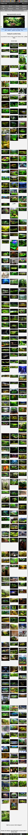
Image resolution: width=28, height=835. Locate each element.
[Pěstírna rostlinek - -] (23, 786)
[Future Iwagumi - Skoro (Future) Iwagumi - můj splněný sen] (23, 133)
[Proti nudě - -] (5, 772)
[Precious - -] (5, 351)
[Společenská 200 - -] (14, 175)
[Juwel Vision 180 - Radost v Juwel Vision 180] (5, 476)
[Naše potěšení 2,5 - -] (23, 345)
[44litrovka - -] (23, 803)
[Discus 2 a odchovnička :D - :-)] (23, 114)
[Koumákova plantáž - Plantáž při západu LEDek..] (14, 452)
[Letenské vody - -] (23, 458)
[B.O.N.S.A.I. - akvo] (5, 188)
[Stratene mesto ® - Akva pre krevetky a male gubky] (14, 67)
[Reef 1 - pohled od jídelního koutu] (23, 167)
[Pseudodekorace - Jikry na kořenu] (5, 471)
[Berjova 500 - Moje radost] (5, 126)
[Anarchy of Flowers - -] (14, 257)
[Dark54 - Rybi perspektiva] (14, 779)
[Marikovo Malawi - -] (14, 581)
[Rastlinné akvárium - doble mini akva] (23, 439)
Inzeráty (24, 6)
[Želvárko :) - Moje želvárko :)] (23, 685)
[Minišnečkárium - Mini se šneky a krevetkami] (23, 287)
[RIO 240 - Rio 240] (23, 397)
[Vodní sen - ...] (5, 107)
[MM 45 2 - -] (14, 106)
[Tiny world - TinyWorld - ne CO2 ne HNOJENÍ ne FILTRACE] (14, 723)
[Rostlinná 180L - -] (23, 299)
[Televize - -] (23, 529)
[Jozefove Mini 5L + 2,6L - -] (14, 306)
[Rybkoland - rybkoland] (14, 427)
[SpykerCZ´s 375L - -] (14, 383)
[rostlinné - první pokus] (23, 238)
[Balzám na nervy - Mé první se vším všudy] (23, 452)
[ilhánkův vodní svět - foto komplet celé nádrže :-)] (23, 561)
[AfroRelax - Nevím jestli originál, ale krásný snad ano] (14, 595)
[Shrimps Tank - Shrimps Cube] (14, 809)
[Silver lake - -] (14, 99)
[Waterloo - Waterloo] (23, 723)
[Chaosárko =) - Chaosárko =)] (14, 405)
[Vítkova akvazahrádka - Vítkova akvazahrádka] (23, 83)
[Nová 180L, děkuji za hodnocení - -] (23, 444)
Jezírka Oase (14, 831)
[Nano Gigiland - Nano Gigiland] (23, 79)
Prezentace (10, 8)
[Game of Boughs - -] (14, 588)
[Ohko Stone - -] (5, 148)
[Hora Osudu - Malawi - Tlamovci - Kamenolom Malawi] (23, 709)
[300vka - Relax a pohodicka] (14, 57)
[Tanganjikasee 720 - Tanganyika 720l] (14, 346)
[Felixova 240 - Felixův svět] (23, 420)
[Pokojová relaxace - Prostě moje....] (14, 495)
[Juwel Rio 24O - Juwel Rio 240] (23, 257)
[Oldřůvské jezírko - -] (5, 376)
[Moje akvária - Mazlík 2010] (14, 52)
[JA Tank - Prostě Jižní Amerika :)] (5, 392)
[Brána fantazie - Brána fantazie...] (5, 179)
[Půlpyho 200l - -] (5, 604)
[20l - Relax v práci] (14, 195)
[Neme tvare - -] (23, 411)
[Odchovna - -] (14, 629)
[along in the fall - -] (5, 51)
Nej (3, 8)
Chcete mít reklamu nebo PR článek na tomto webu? (13, 830)
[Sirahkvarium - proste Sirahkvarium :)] (23, 105)
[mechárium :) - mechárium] (14, 154)
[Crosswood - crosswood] (23, 174)
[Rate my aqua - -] (23, 763)
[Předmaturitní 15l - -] (23, 615)
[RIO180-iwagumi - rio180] (14, 339)
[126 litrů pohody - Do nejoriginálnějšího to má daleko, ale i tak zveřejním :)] (23, 500)
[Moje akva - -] (5, 628)
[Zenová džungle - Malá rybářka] (14, 772)
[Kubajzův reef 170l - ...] (23, 188)
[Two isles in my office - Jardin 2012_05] (5, 609)
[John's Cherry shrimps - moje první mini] (23, 523)
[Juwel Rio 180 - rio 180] (14, 362)
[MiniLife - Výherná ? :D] (14, 250)
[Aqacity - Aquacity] (5, 575)
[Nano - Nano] (5, 168)
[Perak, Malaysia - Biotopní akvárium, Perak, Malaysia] (23, 604)
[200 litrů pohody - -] (14, 235)
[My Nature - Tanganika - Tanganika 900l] (5, 672)
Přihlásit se (24, 3)
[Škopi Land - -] (23, 307)
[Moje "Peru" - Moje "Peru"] (23, 514)
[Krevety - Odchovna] (5, 724)
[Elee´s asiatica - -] (5, 412)
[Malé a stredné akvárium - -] (23, 629)
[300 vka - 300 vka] (23, 321)
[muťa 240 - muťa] (23, 154)
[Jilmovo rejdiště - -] (23, 117)
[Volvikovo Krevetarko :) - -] (23, 206)
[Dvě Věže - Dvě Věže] (23, 64)
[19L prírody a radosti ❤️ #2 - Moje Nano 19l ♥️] (23, 670)
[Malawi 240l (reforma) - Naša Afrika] (23, 338)
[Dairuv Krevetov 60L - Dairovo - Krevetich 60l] (14, 536)
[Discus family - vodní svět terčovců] (14, 203)
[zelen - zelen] (5, 635)
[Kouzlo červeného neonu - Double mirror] (5, 704)
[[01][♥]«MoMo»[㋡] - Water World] (5, 313)
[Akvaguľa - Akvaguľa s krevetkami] (23, 556)
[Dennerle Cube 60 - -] (23, 432)
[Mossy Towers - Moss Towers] (14, 351)
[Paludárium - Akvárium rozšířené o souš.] (14, 48)
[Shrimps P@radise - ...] (23, 69)
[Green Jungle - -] (23, 475)
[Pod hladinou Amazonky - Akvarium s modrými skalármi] (23, 138)
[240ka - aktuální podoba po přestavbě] (5, 717)
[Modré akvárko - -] (5, 463)
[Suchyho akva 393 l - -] (23, 54)
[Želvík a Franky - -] (14, 710)
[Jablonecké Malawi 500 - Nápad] (5, 387)
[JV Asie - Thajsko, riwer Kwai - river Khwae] (5, 646)
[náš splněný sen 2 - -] (5, 493)
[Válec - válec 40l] (5, 489)
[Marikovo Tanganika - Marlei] (23, 494)
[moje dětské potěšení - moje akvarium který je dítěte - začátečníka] (5, 536)
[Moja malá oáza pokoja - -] (14, 641)
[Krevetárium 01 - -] (5, 743)
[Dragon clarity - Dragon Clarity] (5, 779)
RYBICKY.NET (4, 3)
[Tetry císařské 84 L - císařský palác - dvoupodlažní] (14, 798)
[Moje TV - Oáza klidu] (5, 710)
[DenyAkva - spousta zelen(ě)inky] (14, 83)
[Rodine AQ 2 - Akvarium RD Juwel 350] (5, 405)
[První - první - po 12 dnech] (23, 678)
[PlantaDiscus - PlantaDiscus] (23, 46)
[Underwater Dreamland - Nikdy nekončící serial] (23, 592)
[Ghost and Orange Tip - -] (14, 745)
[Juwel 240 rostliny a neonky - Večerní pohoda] (5, 653)
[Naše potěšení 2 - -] (14, 614)
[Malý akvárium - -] (5, 621)
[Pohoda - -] (5, 581)
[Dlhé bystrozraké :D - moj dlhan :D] (14, 270)
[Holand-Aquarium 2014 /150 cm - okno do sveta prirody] (23, 294)
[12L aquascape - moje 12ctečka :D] (14, 92)
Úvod (3, 6)
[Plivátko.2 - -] (23, 550)
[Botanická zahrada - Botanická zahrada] (5, 520)
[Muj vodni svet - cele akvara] (14, 676)
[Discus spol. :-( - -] (5, 445)
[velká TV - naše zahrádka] (23, 731)
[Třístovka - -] (5, 685)
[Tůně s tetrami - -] (23, 161)
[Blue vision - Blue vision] (5, 283)
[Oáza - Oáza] (14, 367)
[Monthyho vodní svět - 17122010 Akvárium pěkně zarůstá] (14, 420)
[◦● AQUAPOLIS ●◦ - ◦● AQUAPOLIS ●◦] (23, 355)
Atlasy (10, 6)
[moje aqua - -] (14, 201)
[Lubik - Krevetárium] (14, 218)
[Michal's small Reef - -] (23, 373)
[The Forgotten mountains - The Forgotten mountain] (5, 243)
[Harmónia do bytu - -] (14, 542)
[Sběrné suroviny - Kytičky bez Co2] (23, 332)
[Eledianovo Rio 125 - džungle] (23, 327)
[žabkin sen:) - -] (5, 133)
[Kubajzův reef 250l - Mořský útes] (23, 536)
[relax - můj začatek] (23, 636)
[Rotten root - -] (14, 507)
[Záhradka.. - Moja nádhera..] (5, 153)
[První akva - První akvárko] (5, 262)
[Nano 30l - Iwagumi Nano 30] (23, 201)
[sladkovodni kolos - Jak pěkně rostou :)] (14, 653)
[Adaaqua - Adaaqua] (23, 192)
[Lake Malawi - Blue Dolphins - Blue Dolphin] (5, 358)
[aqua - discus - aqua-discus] (14, 181)
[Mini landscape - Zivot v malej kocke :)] (14, 393)
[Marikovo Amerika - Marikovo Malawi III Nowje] (14, 464)
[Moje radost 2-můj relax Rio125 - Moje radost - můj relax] (23, 313)
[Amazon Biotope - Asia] (23, 100)
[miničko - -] (5, 692)
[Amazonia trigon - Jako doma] (5, 597)
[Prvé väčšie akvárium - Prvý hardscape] (23, 758)
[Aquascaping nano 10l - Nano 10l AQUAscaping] (5, 751)
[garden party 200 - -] (5, 420)
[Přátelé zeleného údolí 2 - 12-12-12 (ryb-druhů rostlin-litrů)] (5, 821)
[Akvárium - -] (14, 747)
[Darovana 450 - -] (14, 133)
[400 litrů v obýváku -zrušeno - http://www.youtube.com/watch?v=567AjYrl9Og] (5, 86)
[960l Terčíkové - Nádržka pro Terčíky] (14, 439)
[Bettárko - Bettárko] (23, 489)
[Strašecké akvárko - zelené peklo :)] (14, 113)
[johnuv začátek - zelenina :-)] (5, 161)
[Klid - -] (23, 380)
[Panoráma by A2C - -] (23, 230)
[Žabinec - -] (5, 738)
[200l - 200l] (23, 351)
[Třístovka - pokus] (14, 413)
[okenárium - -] (5, 451)
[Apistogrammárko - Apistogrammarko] (5, 458)
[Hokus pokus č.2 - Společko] (23, 738)
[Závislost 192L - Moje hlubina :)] (5, 585)
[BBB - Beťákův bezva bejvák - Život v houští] (23, 745)
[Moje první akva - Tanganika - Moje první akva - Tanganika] (5, 294)
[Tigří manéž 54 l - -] (23, 580)
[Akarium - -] (5, 225)
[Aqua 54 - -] (5, 255)
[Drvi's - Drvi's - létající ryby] (14, 377)
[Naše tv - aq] (23, 509)
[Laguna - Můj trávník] (5, 93)
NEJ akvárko (8, 10)
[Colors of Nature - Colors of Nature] (5, 46)
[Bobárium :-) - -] (5, 57)
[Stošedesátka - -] (5, 326)
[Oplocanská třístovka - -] (5, 439)
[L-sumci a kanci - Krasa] (5, 562)
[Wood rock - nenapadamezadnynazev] (23, 393)
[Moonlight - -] (14, 758)
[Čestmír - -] (14, 320)
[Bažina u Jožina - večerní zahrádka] (14, 231)
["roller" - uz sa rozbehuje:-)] (23, 717)
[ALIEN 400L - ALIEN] (23, 652)
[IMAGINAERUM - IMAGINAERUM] (23, 387)
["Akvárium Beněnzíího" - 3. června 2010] (5, 238)
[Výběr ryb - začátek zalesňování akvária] (5, 731)
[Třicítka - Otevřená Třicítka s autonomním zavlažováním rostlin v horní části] (14, 659)
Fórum (17, 8)
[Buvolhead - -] (14, 715)
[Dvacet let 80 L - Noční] (5, 798)
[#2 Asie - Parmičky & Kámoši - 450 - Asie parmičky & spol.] (14, 469)
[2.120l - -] (23, 692)
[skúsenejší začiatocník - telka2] (5, 307)
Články (17, 6)
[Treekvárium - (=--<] (14, 187)
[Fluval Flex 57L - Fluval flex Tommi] (14, 736)
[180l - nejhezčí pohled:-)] (14, 729)
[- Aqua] (23, 772)
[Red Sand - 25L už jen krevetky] (5, 76)
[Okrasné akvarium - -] (5, 556)
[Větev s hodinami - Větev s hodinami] (5, 502)
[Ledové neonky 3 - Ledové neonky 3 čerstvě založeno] (5, 346)
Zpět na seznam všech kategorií (14, 825)
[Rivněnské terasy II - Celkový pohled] (5, 100)
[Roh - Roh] (23, 126)
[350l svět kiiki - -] (14, 529)
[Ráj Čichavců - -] (23, 274)
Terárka (25, 1)
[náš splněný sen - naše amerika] (14, 284)
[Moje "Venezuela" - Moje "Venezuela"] (5, 527)
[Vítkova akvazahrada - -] (23, 181)
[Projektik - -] (5, 791)
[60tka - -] (23, 586)
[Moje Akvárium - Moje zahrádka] (14, 764)
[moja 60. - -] (5, 542)
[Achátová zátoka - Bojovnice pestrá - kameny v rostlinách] (14, 563)
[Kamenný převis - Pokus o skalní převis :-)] (5, 277)
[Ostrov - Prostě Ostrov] (5, 213)
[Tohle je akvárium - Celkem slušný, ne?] (14, 698)
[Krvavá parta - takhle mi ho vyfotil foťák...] (5, 803)
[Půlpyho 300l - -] (5, 765)
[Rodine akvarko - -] (14, 645)
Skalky (21, 1)
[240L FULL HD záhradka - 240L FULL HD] (23, 210)
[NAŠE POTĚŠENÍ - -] (5, 301)
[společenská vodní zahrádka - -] (23, 262)
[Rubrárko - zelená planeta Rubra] (14, 298)
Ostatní (24, 8)
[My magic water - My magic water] (5, 515)
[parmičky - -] (23, 751)
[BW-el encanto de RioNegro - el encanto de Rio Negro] (14, 457)
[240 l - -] (14, 76)
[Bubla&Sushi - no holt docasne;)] (23, 93)
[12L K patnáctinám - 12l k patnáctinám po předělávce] (14, 444)
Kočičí (8, 1)
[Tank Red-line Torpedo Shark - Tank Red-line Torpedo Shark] (5, 117)
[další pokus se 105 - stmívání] (14, 168)
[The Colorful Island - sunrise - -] (5, 205)
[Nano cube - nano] (23, 665)
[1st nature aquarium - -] (5, 172)
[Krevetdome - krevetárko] (14, 399)
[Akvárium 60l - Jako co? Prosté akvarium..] (14, 786)
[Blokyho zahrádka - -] (5, 400)
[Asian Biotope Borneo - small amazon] (14, 161)
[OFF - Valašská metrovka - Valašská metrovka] (23, 363)
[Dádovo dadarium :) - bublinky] (5, 334)
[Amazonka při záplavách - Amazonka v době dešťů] (23, 464)
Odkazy (2, 10)
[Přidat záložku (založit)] (1, 834)
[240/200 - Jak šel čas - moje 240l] (5, 424)
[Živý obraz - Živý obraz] (14, 264)
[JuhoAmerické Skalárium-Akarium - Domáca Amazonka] (14, 672)
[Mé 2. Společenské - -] (14, 328)
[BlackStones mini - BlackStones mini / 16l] (5, 193)
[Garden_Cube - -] (14, 609)
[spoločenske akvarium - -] (23, 697)
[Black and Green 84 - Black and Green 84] (5, 371)
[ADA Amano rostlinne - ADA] (14, 516)
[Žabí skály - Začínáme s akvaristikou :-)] (14, 557)
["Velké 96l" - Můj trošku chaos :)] (23, 469)
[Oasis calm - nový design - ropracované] (5, 71)
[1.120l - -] (23, 621)
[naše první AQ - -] (23, 608)
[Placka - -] (14, 566)
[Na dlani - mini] (5, 660)
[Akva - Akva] (5, 614)
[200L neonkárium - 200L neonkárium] (14, 356)
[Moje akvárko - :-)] (5, 758)
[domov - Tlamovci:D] (23, 568)
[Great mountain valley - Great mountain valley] (14, 225)
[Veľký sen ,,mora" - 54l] (5, 321)
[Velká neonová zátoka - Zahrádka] (14, 274)
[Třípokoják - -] (5, 678)
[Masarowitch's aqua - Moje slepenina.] (5, 112)
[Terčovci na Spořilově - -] (14, 602)
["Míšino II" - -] (14, 294)
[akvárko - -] (14, 126)
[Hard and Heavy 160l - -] (14, 692)
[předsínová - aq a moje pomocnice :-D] (14, 523)
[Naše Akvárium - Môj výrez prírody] (5, 231)
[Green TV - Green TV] (23, 796)
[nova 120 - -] (14, 622)
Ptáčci (12, 1)
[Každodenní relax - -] (23, 646)
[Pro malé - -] (14, 685)
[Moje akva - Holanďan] (5, 339)
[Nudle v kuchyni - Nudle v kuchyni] (5, 507)
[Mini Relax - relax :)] (23, 224)
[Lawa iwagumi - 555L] (14, 314)
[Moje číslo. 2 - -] (5, 270)
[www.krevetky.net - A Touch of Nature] (23, 268)
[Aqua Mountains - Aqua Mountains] (23, 404)
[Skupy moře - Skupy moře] (5, 198)
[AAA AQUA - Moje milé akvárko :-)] (14, 484)
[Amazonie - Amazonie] (14, 502)
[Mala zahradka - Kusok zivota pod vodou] (23, 246)
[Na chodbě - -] (14, 335)
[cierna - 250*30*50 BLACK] (5, 364)
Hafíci (3, 1)
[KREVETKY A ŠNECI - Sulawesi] (14, 119)
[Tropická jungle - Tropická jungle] (14, 477)
